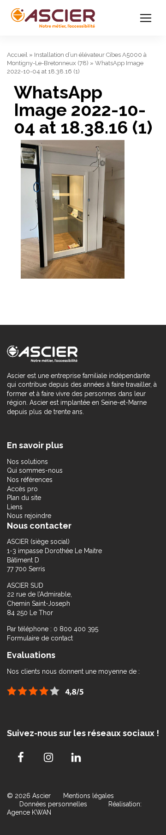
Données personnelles (53, 804)
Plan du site (24, 497)
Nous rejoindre (29, 515)
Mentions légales (88, 795)
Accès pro (22, 489)
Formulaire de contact (40, 638)
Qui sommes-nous (35, 470)
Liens (15, 507)
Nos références (30, 479)
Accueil (17, 54)
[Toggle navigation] (146, 18)
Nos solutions (27, 461)
